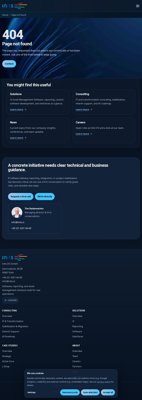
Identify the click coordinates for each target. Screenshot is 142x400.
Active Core (8, 361)
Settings (31, 392)
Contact (9, 63)
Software (77, 331)
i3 (73, 321)
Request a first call (21, 196)
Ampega (6, 356)
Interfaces (77, 336)
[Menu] (138, 6)
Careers (76, 361)
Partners (77, 366)
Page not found (18, 14)
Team (75, 356)
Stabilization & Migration (15, 326)
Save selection (90, 392)
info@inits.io (17, 222)
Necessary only (70, 392)
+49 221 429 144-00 (21, 228)
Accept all (108, 392)
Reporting (77, 326)
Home (5, 14)
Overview (7, 316)
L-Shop (5, 366)
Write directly (45, 196)
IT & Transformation (12, 321)
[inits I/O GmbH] (14, 6)
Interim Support (10, 331)
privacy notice (103, 381)
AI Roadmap (8, 336)
